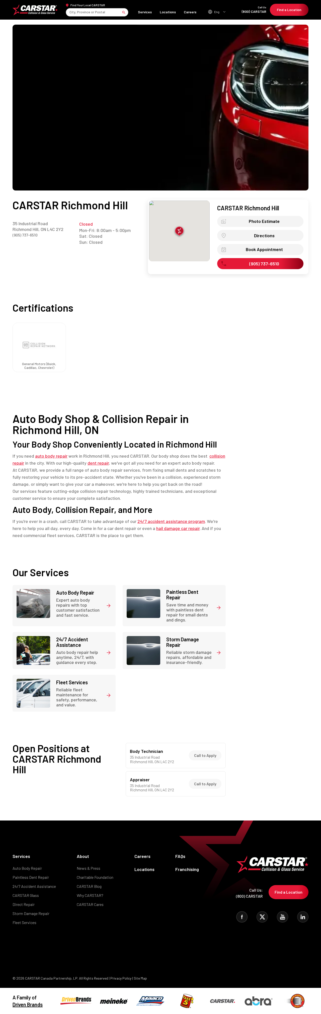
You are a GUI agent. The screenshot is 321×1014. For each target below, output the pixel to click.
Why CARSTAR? (90, 895)
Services (145, 12)
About (83, 856)
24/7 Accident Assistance (34, 886)
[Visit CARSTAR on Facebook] (242, 917)
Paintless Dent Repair (31, 877)
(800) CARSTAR (254, 10)
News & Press (88, 868)
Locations (168, 12)
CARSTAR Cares (90, 904)
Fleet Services (24, 922)
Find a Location (289, 10)
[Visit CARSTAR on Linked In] (302, 917)
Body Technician (146, 751)
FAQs (180, 856)
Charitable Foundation (95, 877)
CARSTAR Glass (26, 895)
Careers (190, 12)
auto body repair (51, 456)
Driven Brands (28, 1004)
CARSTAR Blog (89, 886)
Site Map (140, 978)
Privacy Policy (120, 978)
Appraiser (140, 779)
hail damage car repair (178, 528)
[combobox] (69, 12)
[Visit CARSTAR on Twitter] (262, 917)
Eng (216, 12)
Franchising (187, 869)
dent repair (98, 463)
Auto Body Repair (27, 868)
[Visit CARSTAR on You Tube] (282, 917)
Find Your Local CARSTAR (87, 5)
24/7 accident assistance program (171, 521)
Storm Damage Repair (31, 913)
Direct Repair (24, 904)
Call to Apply (205, 755)
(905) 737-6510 (25, 234)
